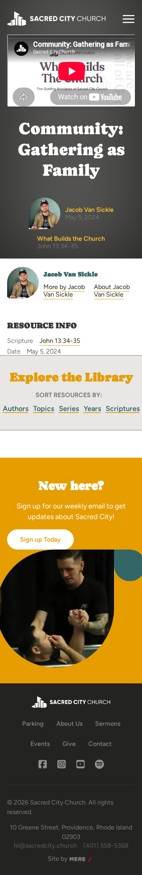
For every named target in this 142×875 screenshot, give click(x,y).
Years (92, 408)
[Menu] (128, 19)
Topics (43, 408)
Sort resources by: (69, 395)
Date (14, 351)
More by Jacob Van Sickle (64, 290)
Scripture (20, 340)
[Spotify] (99, 764)
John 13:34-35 (59, 340)
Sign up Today (40, 539)
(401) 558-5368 (106, 845)
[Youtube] (80, 764)
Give (69, 744)
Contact (100, 744)
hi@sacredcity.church (45, 845)
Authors (15, 408)
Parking (33, 723)
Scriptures (123, 408)
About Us (69, 723)
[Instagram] (61, 764)
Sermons (107, 723)
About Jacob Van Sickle (112, 290)
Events (40, 744)
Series (69, 408)
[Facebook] (42, 764)
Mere (76, 859)
